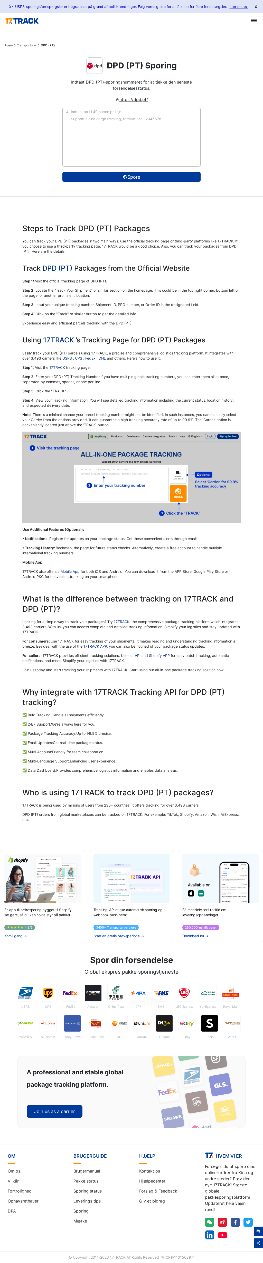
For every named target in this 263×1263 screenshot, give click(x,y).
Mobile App (70, 571)
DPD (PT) (57, 268)
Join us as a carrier (54, 1111)
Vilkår (13, 1181)
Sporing (81, 1211)
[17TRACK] (22, 21)
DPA (12, 1211)
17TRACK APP (95, 646)
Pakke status (85, 1181)
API (137, 655)
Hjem (9, 45)
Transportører (27, 45)
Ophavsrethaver (23, 1201)
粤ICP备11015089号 (178, 1257)
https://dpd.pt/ (133, 99)
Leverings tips (87, 1201)
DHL (103, 358)
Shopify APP (159, 655)
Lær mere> (239, 6)
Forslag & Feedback (158, 1191)
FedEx (91, 358)
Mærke (80, 1221)
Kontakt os (149, 1171)
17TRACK (59, 340)
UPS (79, 358)
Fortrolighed (20, 1191)
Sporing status (87, 1191)
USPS (67, 358)
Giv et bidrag (152, 1201)
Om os (14, 1171)
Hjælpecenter (152, 1181)
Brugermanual (86, 1171)
